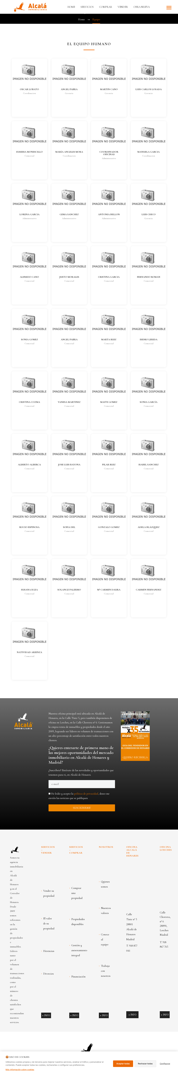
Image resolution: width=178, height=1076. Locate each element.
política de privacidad (86, 793)
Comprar (105, 6)
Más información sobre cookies (20, 1069)
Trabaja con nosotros (105, 971)
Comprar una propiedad (76, 893)
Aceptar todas (123, 1063)
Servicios (87, 6)
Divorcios (48, 973)
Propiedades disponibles (78, 922)
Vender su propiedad (48, 893)
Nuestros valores (106, 910)
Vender (123, 6)
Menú (168, 8)
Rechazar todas (145, 1063)
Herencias (48, 951)
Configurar (165, 1063)
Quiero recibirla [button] (135, 757)
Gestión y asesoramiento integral (79, 950)
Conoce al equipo (105, 939)
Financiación (78, 976)
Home (71, 6)
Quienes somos (105, 884)
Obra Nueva (142, 6)
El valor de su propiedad (48, 923)
